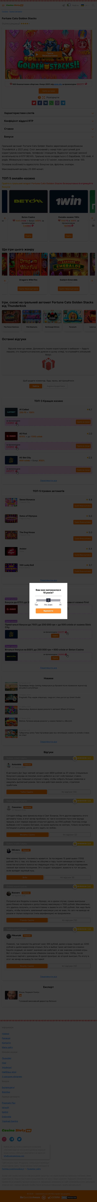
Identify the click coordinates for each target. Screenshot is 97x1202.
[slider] (48, 600)
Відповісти (48, 611)
